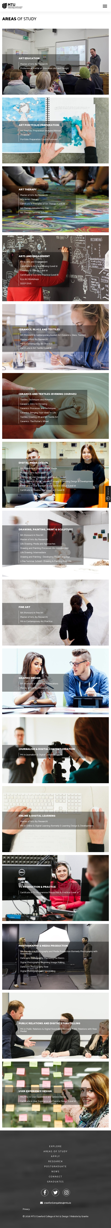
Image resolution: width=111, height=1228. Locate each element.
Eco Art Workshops (29, 279)
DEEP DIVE (26, 284)
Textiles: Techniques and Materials (36, 400)
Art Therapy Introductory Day (34, 208)
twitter (55, 1192)
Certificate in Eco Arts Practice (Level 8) (39, 275)
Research (55, 1161)
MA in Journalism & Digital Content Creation (41, 755)
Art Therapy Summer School (33, 213)
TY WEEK (24, 135)
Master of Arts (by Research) (34, 64)
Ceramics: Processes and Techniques (38, 408)
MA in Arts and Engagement (34, 262)
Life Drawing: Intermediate (33, 553)
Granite (84, 1216)
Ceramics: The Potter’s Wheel (34, 421)
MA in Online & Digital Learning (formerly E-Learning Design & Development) (57, 481)
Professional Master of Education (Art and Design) (44, 68)
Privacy (26, 1209)
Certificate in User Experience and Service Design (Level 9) (48, 486)
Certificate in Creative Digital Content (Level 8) (42, 490)
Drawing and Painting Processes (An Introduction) (44, 548)
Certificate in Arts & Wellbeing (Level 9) (39, 266)
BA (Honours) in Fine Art (31, 535)
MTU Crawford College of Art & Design (12, 5)
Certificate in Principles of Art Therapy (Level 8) (42, 204)
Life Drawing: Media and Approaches (37, 544)
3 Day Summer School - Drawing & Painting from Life (45, 561)
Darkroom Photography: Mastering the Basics (42, 958)
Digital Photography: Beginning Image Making (42, 962)
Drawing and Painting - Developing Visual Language (45, 557)
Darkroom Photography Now (34, 967)
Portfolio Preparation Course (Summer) (39, 139)
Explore (55, 1146)
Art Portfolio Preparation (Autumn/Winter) (40, 131)
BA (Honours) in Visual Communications (39, 684)
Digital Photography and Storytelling (37, 971)
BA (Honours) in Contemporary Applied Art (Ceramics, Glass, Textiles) (53, 335)
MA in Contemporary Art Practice (36, 344)
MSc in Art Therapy (29, 199)
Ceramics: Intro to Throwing (33, 404)
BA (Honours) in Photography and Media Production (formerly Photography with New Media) (58, 953)
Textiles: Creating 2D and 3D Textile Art (39, 417)
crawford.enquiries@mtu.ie (57, 1203)
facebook (44, 1192)
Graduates (55, 1182)
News (55, 1172)
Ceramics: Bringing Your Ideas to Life (38, 413)
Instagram (66, 1192)
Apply (55, 1156)
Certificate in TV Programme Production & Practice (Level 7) (49, 892)
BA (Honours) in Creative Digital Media (38, 468)
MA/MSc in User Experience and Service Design (43, 477)
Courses (108, 491)
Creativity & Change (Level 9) (34, 271)
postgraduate (55, 1167)
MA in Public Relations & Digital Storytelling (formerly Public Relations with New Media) (58, 1030)
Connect (55, 1177)
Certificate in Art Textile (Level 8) (35, 348)
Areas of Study (56, 1151)
